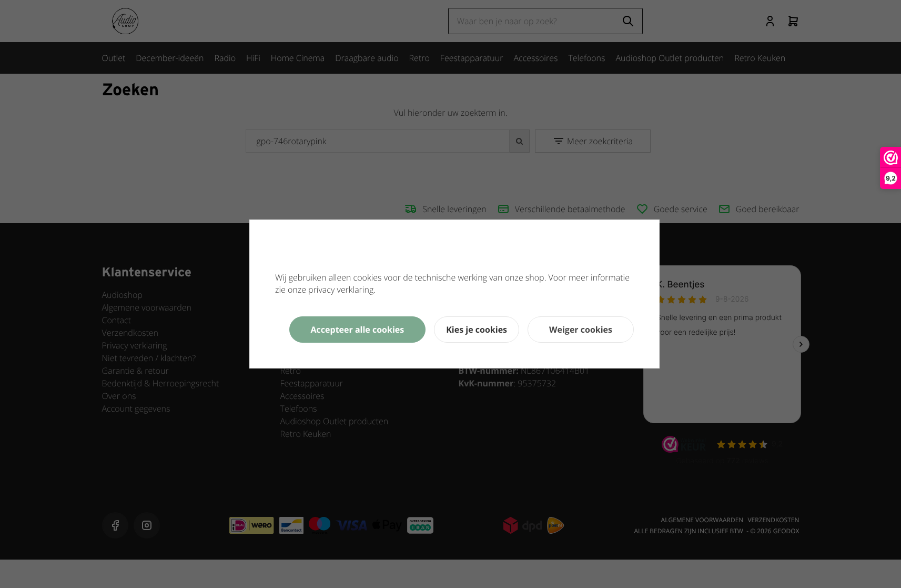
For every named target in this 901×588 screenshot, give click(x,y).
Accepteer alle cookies (357, 329)
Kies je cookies (476, 329)
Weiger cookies (580, 329)
